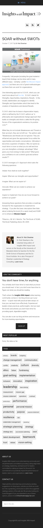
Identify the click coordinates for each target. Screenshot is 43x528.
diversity (35, 365)
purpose (21, 412)
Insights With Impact (21, 14)
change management (12, 360)
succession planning (23, 432)
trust (5, 442)
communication (31, 360)
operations (22, 396)
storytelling (26, 422)
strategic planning (12, 426)
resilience (8, 417)
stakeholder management (11, 422)
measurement (8, 392)
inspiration (31, 380)
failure (13, 370)
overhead (32, 396)
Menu (23, 3)
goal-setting (9, 375)
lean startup (24, 387)
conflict (5, 365)
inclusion (6, 381)
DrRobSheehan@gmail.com (25, 496)
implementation (27, 375)
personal (8, 406)
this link (21, 95)
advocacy (5, 355)
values (12, 442)
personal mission (24, 407)
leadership (10, 387)
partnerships (6, 401)
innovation (17, 381)
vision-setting (25, 442)
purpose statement (33, 412)
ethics (5, 370)
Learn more (29, 473)
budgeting (23, 355)
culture (25, 365)
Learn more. (19, 262)
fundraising (24, 370)
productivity (8, 412)
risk (18, 417)
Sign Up (21, 326)
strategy (29, 426)
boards (14, 355)
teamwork (29, 436)
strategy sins (8, 432)
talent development (11, 437)
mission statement (9, 396)
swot (35, 432)
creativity (14, 365)
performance (20, 401)
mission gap (20, 392)
